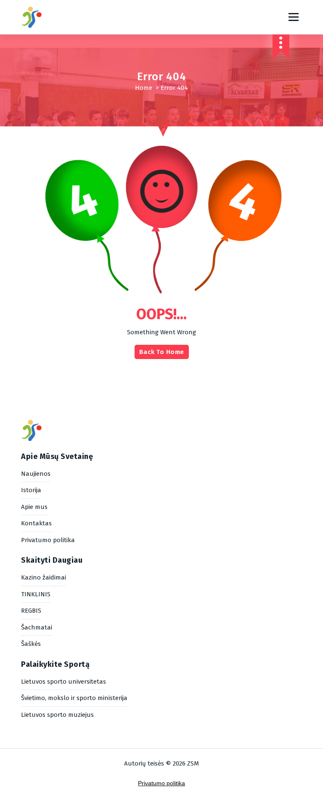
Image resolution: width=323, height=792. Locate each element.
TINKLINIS (35, 594)
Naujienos (35, 473)
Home (143, 88)
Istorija (31, 490)
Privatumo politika (48, 540)
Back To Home (161, 352)
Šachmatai (36, 627)
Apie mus (34, 507)
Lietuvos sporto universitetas (63, 681)
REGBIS (31, 610)
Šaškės (31, 644)
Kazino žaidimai (43, 577)
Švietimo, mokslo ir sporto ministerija (74, 698)
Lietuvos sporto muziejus (57, 715)
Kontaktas (36, 523)
